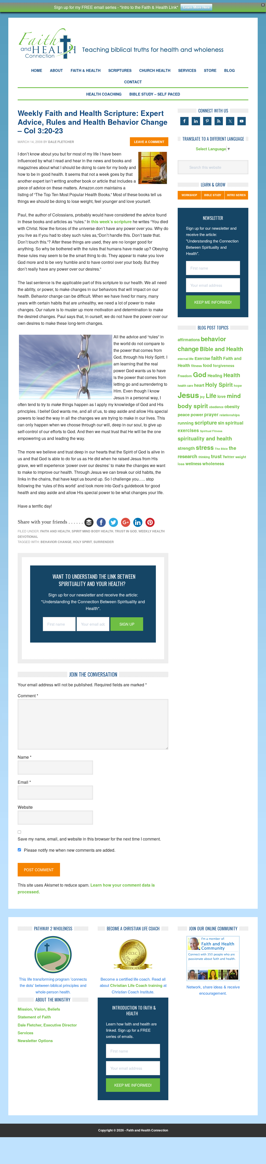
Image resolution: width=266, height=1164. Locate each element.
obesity (232, 406)
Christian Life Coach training (136, 985)
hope (238, 385)
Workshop (189, 195)
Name (24, 757)
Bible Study (212, 195)
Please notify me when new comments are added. (69, 850)
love (221, 396)
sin (221, 423)
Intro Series (236, 195)
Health (231, 375)
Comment (28, 696)
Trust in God (126, 531)
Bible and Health (221, 349)
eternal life (186, 358)
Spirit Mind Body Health (92, 531)
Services (25, 1033)
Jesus (188, 394)
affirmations (189, 340)
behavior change (56, 541)
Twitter (228, 456)
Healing (215, 375)
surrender (104, 541)
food (207, 365)
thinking (204, 457)
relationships (230, 415)
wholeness (213, 463)
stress (205, 447)
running (186, 423)
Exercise (202, 358)
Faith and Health (55, 531)
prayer (211, 414)
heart (199, 385)
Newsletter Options (35, 1040)
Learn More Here (196, 7)
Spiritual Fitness (211, 431)
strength (186, 448)
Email (24, 782)
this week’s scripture (111, 222)
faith (216, 358)
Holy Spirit (82, 541)
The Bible (221, 449)
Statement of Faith (34, 1017)
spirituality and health (205, 438)
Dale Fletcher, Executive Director (47, 1025)
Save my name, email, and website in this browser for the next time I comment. (89, 839)
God (200, 374)
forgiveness (223, 365)
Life (211, 395)
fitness (196, 365)
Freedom (185, 375)
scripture (206, 422)
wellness (193, 463)
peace (184, 414)
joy (202, 396)
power (197, 415)
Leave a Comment (149, 141)
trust (216, 456)
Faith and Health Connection (130, 43)
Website (25, 807)
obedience (216, 407)
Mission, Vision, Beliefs (39, 1009)
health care (185, 385)
